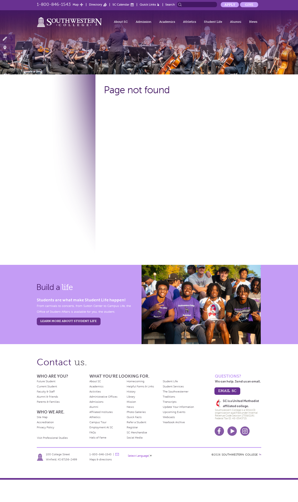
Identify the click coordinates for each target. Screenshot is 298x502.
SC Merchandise (137, 432)
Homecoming (135, 381)
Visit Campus (7, 47)
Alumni (235, 21)
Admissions (96, 401)
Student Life (213, 21)
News (253, 21)
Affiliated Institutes (101, 412)
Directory (95, 4)
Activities (95, 391)
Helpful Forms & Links (140, 386)
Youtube (232, 431)
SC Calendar (120, 4)
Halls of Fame (97, 437)
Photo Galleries (136, 412)
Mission (131, 401)
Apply (229, 5)
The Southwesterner (175, 391)
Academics (167, 21)
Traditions (169, 396)
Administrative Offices (103, 396)
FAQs (92, 432)
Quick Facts (134, 417)
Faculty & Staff (46, 391)
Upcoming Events (174, 412)
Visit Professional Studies (52, 437)
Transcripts (169, 401)
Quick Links (148, 4)
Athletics (189, 21)
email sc (227, 391)
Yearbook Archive (174, 422)
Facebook (219, 431)
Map (76, 4)
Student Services (173, 386)
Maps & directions (100, 459)
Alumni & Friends (47, 396)
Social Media (134, 437)
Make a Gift (7, 55)
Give (249, 5)
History (131, 391)
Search (170, 4)
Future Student (46, 381)
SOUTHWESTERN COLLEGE (240, 454)
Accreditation (45, 422)
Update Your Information (178, 407)
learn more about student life (68, 321)
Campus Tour (97, 422)
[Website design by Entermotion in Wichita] (260, 454)
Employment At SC (101, 427)
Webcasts (169, 417)
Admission (143, 21)
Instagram (245, 431)
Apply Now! (7, 38)
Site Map (42, 417)
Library (131, 396)
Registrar (132, 427)
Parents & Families (48, 401)
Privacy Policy (45, 427)
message (117, 454)
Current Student (47, 386)
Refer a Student (136, 422)
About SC (121, 21)
